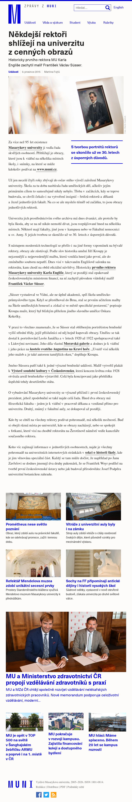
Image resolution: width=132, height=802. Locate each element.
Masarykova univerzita (57, 782)
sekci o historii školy (100, 452)
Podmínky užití (75, 787)
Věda (53, 22)
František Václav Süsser (26, 283)
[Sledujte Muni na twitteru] (46, 795)
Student (75, 22)
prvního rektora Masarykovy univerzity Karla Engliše (62, 270)
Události (30, 22)
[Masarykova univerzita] (20, 785)
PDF (62, 787)
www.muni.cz (46, 169)
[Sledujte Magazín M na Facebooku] (39, 795)
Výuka (91, 22)
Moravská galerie (77, 343)
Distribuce (52, 787)
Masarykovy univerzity (25, 147)
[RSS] (53, 795)
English (119, 7)
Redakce (40, 787)
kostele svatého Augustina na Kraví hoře (59, 348)
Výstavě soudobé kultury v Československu (42, 370)
